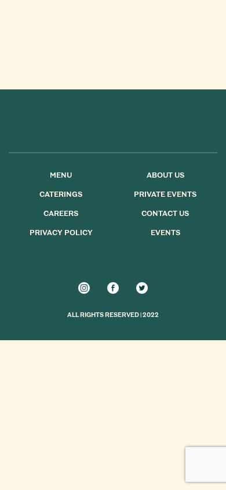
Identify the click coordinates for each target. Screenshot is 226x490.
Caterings (60, 195)
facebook (113, 288)
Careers (60, 214)
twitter (142, 288)
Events (165, 233)
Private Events (165, 195)
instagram (84, 288)
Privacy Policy (61, 233)
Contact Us (165, 214)
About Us (165, 175)
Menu (61, 175)
